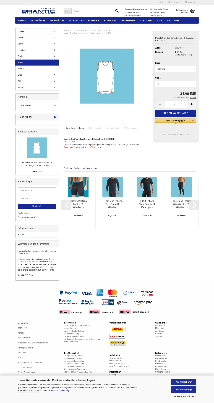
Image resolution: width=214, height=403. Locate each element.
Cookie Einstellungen (26, 372)
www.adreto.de (29, 267)
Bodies (21, 31)
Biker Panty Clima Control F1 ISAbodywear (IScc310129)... (78, 204)
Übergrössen (128, 20)
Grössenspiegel (131, 128)
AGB (19, 358)
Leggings (22, 50)
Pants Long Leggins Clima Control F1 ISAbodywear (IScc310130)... (181, 204)
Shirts (20, 62)
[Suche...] (117, 11)
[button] (161, 2)
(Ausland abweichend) (183, 55)
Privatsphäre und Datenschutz (30, 363)
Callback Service (24, 368)
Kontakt (21, 333)
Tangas (21, 87)
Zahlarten (22, 353)
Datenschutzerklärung (59, 390)
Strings (21, 81)
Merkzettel (191, 2)
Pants (20, 56)
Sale (159, 20)
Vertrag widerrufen (25, 348)
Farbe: (157, 63)
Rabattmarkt (174, 20)
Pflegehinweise (95, 128)
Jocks (20, 44)
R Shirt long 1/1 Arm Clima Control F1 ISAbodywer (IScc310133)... (113, 204)
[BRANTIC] (38, 11)
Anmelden (37, 206)
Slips (20, 75)
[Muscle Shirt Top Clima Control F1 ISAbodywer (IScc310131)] (107, 76)
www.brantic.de (115, 361)
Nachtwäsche (57, 20)
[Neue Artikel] (55, 117)
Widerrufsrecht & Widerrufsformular (33, 343)
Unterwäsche (38, 20)
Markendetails (113, 128)
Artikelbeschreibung (75, 128)
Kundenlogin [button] (175, 2)
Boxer (20, 37)
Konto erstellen (24, 213)
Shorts (21, 68)
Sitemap (21, 234)
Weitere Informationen (184, 396)
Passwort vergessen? (27, 217)
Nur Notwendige (184, 389)
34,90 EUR (37, 171)
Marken (22, 20)
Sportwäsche (76, 20)
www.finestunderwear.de (119, 366)
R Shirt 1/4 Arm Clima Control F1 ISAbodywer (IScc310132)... (147, 204)
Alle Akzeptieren (184, 382)
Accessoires (145, 20)
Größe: (158, 78)
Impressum (22, 328)
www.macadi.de (116, 363)
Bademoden (110, 20)
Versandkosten (24, 338)
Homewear (93, 20)
